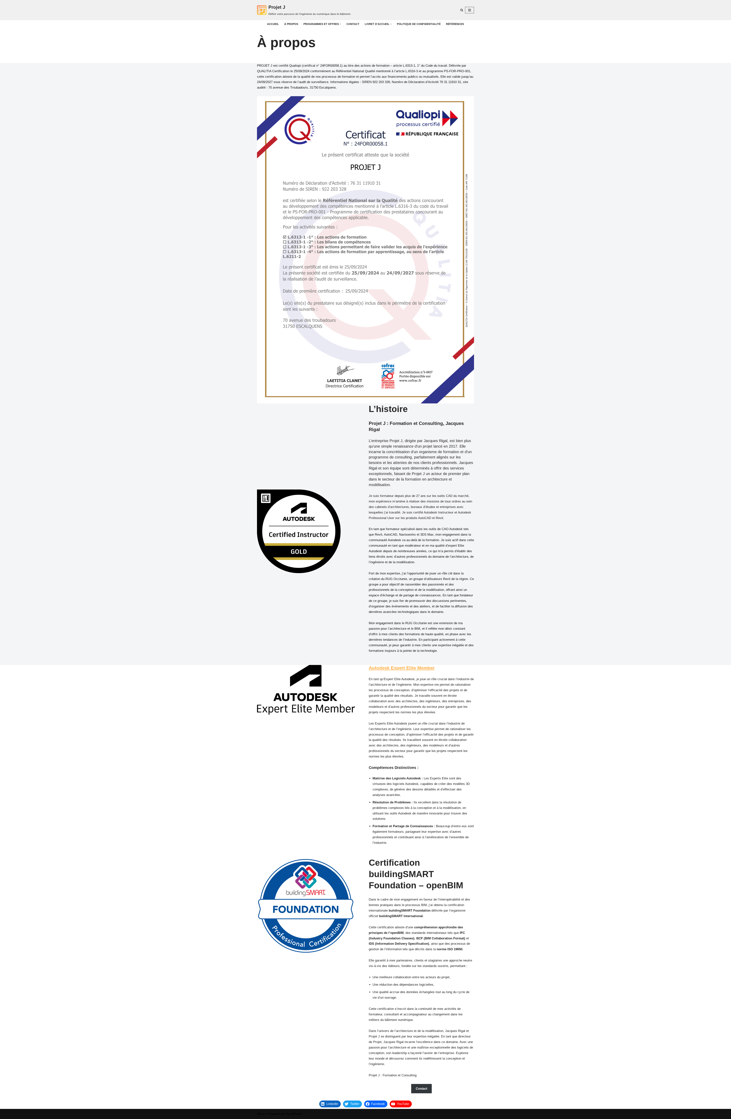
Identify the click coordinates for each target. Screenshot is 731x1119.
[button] (340, 24)
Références (455, 24)
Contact (352, 24)
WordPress (294, 1114)
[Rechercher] (461, 10)
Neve (260, 1114)
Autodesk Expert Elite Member (402, 667)
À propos (291, 24)
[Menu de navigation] (469, 10)
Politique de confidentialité (419, 24)
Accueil (273, 24)
